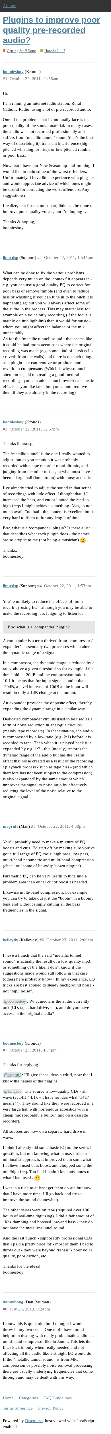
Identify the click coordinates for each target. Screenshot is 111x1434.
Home (8, 1398)
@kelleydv (12, 1091)
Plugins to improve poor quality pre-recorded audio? (51, 30)
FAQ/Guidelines (57, 1398)
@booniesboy (15, 1001)
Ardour (9, 5)
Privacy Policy (51, 1408)
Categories (28, 1398)
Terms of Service (18, 1408)
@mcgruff (12, 1075)
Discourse (34, 1420)
